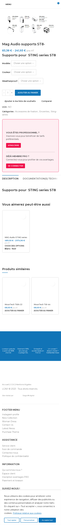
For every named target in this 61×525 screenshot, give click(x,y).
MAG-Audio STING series (16, 237)
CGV (12, 384)
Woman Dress (9, 421)
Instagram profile (10, 414)
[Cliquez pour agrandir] (10, 31)
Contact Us (7, 425)
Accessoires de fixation (26, 111)
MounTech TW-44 (42, 304)
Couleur (6, 72)
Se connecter (15, 166)
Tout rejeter (11, 520)
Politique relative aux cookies (27, 513)
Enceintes (44, 111)
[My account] (51, 4)
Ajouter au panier (28, 92)
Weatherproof (9, 81)
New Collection (9, 418)
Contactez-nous (52, 353)
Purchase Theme (10, 432)
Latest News (8, 428)
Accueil (5, 384)
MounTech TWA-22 (13, 304)
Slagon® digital (28, 396)
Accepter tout (47, 520)
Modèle (6, 63)
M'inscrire (13, 145)
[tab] (10, 178)
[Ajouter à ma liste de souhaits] (23, 216)
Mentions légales (23, 384)
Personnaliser (29, 520)
